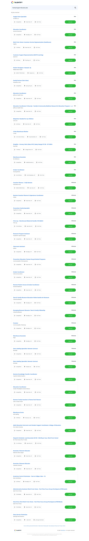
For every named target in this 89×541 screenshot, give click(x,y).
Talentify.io (63, 530)
